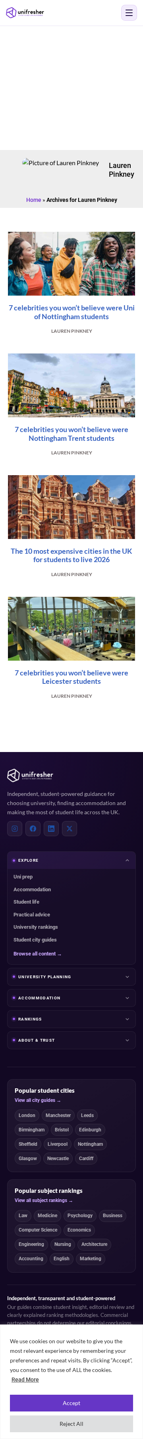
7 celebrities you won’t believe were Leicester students (71, 677)
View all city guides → (38, 1100)
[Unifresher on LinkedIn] (51, 828)
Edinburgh (90, 1130)
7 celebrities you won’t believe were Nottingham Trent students (71, 433)
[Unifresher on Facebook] (33, 828)
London (27, 1115)
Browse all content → (38, 954)
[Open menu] (129, 13)
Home (33, 200)
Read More (25, 1379)
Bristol (62, 1130)
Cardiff (86, 1158)
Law (23, 1215)
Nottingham (90, 1144)
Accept (71, 1403)
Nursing (62, 1244)
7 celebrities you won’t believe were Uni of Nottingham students (72, 312)
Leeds (87, 1115)
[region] (71, 1382)
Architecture (94, 1244)
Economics (79, 1230)
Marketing (90, 1258)
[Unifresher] (25, 12)
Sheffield (28, 1144)
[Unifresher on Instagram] (14, 828)
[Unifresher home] (30, 775)
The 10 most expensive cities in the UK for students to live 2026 (71, 555)
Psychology (80, 1215)
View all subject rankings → (44, 1200)
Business (112, 1215)
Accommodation (32, 889)
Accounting (31, 1258)
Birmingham (31, 1130)
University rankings (36, 927)
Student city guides (35, 940)
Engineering (31, 1244)
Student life (26, 902)
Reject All (71, 1423)
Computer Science (38, 1230)
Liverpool (58, 1144)
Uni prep (23, 877)
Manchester (58, 1115)
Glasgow (28, 1158)
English (62, 1258)
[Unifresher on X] (69, 828)
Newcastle (58, 1158)
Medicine (47, 1215)
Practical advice (32, 915)
